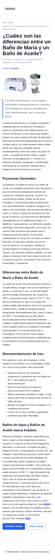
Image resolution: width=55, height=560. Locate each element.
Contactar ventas (13, 526)
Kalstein (10, 8)
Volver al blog (36, 526)
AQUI (46, 504)
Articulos (15, 68)
